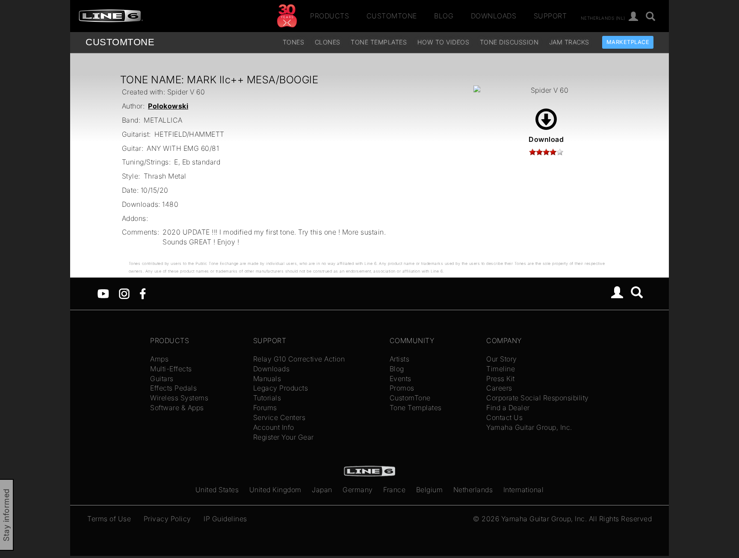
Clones (327, 42)
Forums (265, 407)
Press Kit (500, 378)
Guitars (162, 378)
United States (217, 489)
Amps (159, 359)
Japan (322, 489)
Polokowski (168, 106)
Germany (358, 489)
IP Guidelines (225, 518)
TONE (120, 42)
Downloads (494, 16)
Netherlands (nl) (603, 17)
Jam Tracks (569, 42)
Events (400, 378)
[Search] (651, 17)
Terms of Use (109, 518)
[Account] (633, 17)
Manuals (267, 378)
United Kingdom (275, 489)
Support (550, 16)
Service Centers (279, 417)
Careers (499, 388)
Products (329, 16)
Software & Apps (177, 407)
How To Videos (443, 42)
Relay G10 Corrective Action (299, 359)
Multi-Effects (171, 368)
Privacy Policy (167, 518)
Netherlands (473, 489)
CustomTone (392, 16)
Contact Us (504, 417)
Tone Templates (379, 42)
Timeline (500, 368)
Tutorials (267, 398)
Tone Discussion (509, 42)
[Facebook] (142, 293)
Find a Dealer (508, 407)
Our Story (501, 359)
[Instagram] (124, 293)
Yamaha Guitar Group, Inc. (529, 427)
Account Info (273, 427)
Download (546, 139)
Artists (400, 359)
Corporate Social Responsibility (537, 398)
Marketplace (628, 42)
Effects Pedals (173, 388)
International (523, 489)
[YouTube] (103, 293)
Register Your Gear (283, 437)
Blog (443, 16)
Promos (402, 388)
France (394, 489)
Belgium (429, 489)
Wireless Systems (179, 398)
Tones (293, 42)
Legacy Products (280, 388)
